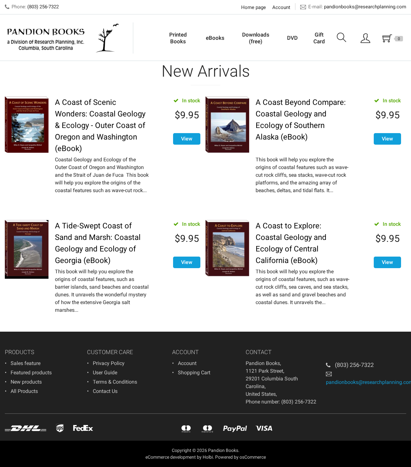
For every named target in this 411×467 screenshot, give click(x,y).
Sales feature (25, 363)
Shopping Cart (194, 372)
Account (281, 7)
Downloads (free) (255, 37)
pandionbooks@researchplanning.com (365, 7)
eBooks (215, 38)
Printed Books (178, 37)
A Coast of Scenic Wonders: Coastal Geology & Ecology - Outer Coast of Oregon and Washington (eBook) (100, 125)
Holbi (208, 457)
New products (26, 382)
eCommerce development (170, 457)
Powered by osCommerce (240, 457)
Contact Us (105, 391)
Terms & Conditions (115, 382)
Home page (253, 7)
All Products (24, 391)
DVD (292, 38)
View (186, 139)
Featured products (31, 372)
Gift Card (319, 37)
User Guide (105, 372)
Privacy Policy (109, 363)
